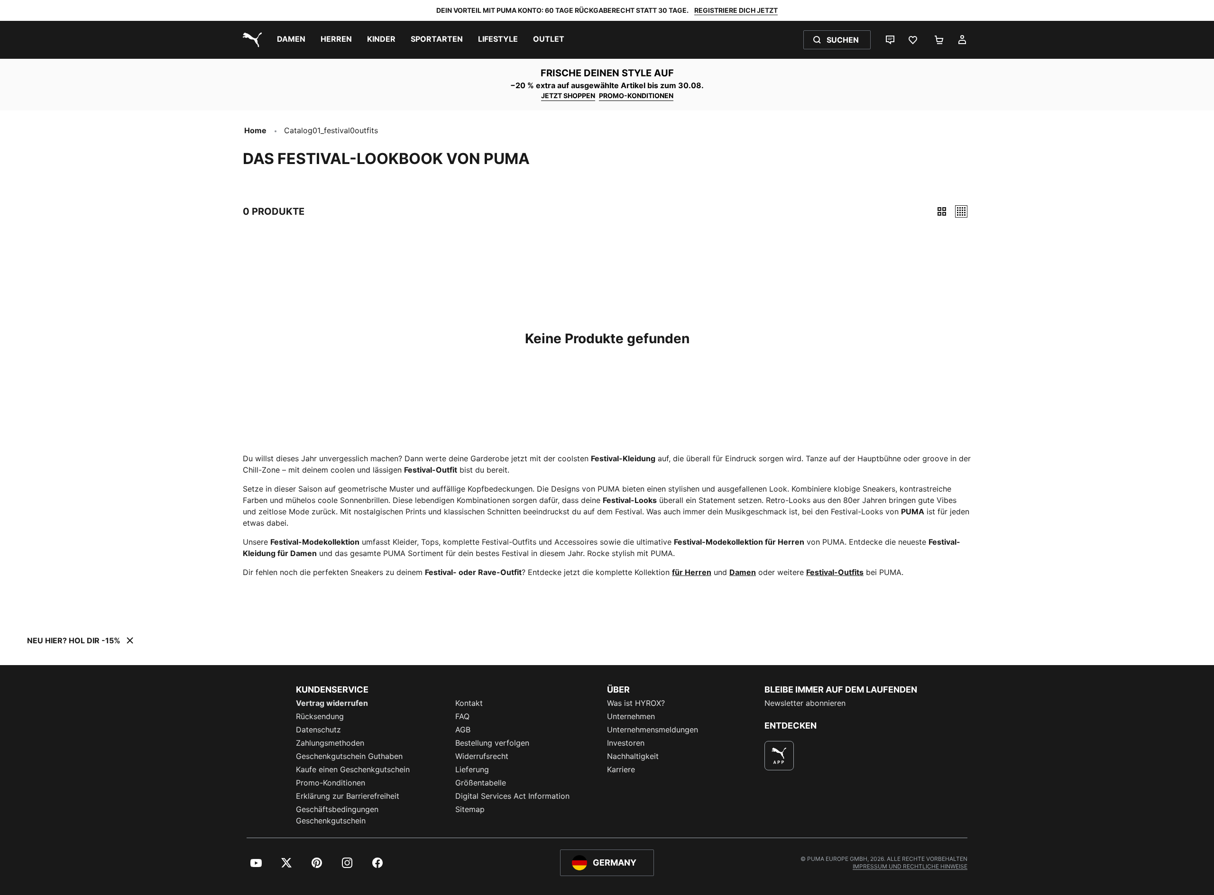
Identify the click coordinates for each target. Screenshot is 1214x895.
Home (255, 130)
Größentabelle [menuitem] (480, 782)
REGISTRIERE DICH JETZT (736, 10)
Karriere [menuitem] (621, 769)
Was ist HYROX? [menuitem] (636, 703)
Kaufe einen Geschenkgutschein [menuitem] (353, 769)
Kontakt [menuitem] (469, 703)
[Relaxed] (961, 211)
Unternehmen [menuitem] (631, 716)
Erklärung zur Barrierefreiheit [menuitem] (347, 796)
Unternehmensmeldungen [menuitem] (652, 729)
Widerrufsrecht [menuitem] (481, 756)
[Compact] (941, 211)
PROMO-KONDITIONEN (636, 95)
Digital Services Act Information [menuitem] (512, 796)
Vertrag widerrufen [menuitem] (332, 703)
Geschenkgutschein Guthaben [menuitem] (349, 756)
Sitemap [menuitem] (470, 809)
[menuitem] (291, 40)
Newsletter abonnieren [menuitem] (805, 703)
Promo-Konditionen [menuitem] (330, 782)
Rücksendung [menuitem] (320, 716)
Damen (742, 572)
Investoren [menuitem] (625, 743)
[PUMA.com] (250, 39)
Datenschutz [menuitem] (318, 729)
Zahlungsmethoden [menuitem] (330, 743)
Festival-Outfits (835, 572)
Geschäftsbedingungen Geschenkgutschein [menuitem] (337, 814)
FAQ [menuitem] (462, 716)
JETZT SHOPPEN (568, 95)
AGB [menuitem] (462, 729)
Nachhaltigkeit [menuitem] (633, 756)
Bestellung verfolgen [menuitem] (492, 743)
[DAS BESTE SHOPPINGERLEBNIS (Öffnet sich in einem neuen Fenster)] (779, 755)
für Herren (691, 572)
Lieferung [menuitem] (472, 769)
